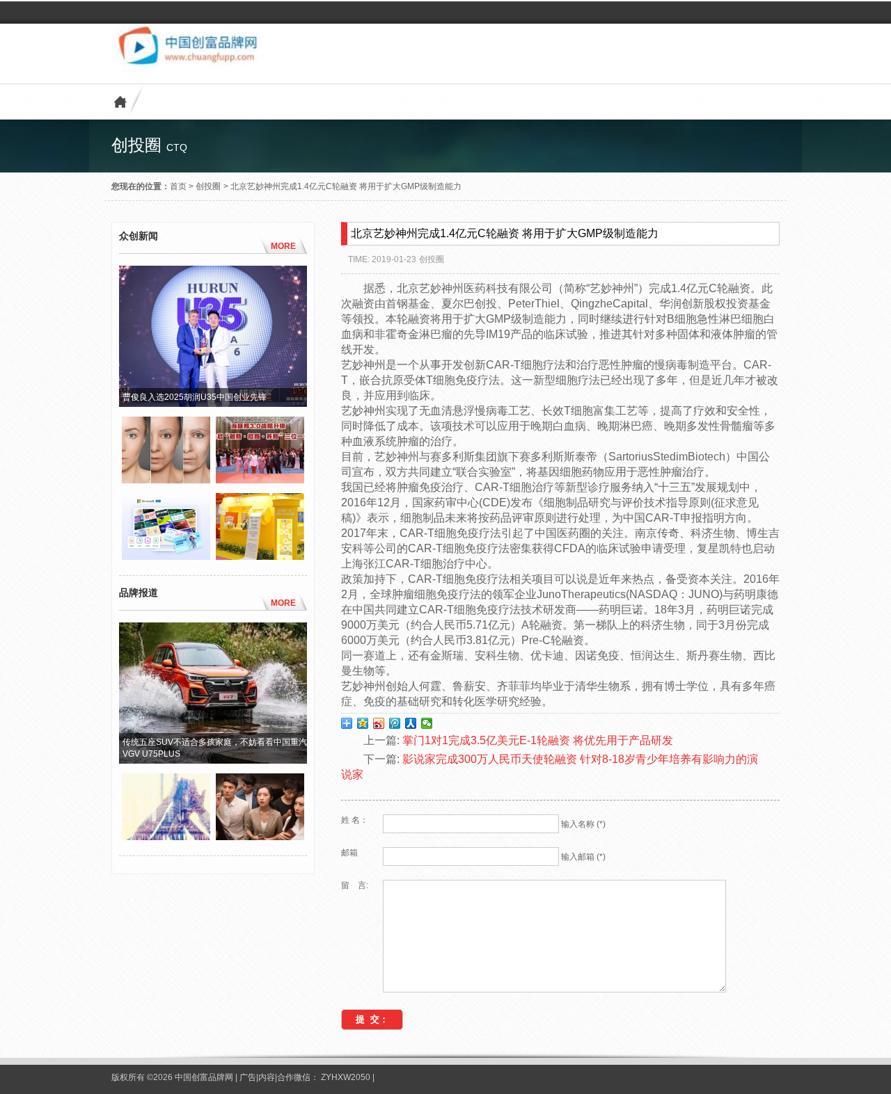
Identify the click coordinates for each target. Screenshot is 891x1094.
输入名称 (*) (583, 824)
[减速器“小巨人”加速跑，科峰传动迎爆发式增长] (166, 836)
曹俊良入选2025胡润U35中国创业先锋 (195, 397)
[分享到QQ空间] (363, 723)
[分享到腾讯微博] (395, 723)
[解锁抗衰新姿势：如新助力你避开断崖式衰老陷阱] (166, 479)
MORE (283, 246)
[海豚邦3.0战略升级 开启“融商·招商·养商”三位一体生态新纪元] (260, 479)
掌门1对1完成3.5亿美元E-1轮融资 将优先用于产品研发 (537, 740)
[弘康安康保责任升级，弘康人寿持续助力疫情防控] (260, 836)
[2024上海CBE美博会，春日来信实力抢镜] (260, 556)
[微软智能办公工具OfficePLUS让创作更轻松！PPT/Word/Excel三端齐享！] (166, 556)
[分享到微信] (427, 723)
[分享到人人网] (411, 723)
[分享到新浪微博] (379, 723)
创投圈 (208, 186)
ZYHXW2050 (346, 1077)
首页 (178, 186)
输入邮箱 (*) (583, 857)
